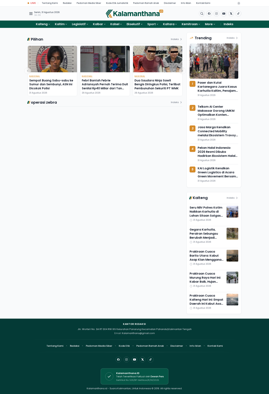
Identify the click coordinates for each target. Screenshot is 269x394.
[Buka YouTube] (224, 14)
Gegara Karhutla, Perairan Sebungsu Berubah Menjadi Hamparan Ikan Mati (205, 236)
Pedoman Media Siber (89, 3)
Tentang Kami (50, 3)
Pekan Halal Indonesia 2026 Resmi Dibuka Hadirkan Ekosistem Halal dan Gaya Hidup (216, 154)
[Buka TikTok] (238, 14)
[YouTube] (134, 359)
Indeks (228, 24)
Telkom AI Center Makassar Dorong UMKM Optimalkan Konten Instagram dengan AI (216, 113)
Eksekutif (133, 24)
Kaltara (168, 24)
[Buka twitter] (231, 14)
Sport (151, 24)
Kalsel (114, 24)
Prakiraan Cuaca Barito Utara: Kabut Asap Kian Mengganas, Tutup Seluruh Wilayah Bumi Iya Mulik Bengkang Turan (207, 262)
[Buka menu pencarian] (202, 14)
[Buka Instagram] (216, 14)
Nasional (34, 76)
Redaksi (67, 3)
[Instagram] (126, 359)
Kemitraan (190, 24)
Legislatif (79, 24)
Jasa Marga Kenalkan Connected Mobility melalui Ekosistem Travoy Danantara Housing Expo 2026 (217, 135)
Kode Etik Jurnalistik (117, 3)
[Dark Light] (238, 3)
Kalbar (98, 24)
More (209, 24)
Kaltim (60, 24)
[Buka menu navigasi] (31, 13)
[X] (142, 359)
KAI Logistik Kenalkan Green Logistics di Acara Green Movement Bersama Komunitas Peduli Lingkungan (218, 176)
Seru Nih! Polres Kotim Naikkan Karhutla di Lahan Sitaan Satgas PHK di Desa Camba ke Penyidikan (207, 216)
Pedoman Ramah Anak (146, 3)
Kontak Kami (203, 3)
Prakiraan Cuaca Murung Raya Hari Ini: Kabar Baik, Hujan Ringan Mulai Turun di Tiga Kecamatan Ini (205, 281)
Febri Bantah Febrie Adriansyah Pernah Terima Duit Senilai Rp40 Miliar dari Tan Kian (105, 86)
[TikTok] (151, 359)
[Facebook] (209, 14)
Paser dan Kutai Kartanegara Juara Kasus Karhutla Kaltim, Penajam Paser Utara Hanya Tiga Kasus (217, 91)
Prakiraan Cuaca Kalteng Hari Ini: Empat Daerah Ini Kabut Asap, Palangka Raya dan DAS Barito (207, 303)
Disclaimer (170, 3)
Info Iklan (186, 3)
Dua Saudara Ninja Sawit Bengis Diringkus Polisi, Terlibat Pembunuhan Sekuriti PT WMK (157, 84)
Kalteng (42, 24)
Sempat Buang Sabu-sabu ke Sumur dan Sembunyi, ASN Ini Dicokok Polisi (51, 84)
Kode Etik (124, 346)
